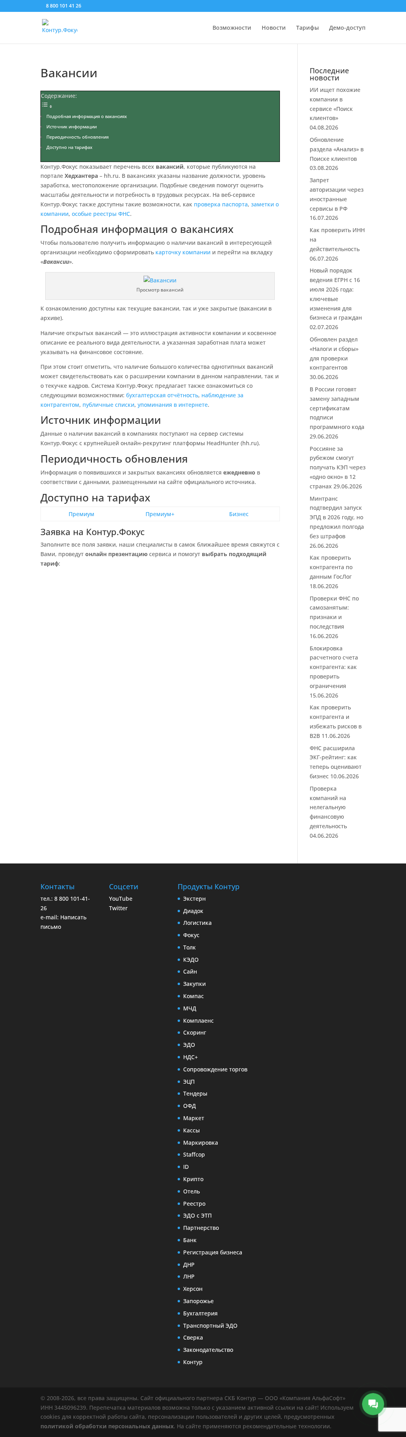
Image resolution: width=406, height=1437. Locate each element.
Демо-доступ (347, 28)
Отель (191, 1191)
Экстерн (194, 898)
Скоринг (194, 1032)
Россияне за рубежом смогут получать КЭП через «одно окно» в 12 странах (338, 467)
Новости (274, 28)
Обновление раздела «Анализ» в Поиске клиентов (337, 149)
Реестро (194, 1203)
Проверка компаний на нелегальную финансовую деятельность (328, 807)
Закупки (194, 983)
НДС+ (190, 1057)
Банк (190, 1240)
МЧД (189, 1008)
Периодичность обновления (77, 137)
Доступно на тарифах (69, 147)
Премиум (81, 514)
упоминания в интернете (173, 404)
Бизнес (239, 514)
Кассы (191, 1130)
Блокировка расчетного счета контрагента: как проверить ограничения (334, 667)
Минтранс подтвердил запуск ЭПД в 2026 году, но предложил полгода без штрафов (337, 517)
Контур (193, 1362)
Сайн (190, 971)
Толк (189, 947)
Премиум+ (160, 514)
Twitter (118, 908)
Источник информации (71, 127)
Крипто (193, 1179)
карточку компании (183, 252)
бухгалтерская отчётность (162, 395)
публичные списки (108, 404)
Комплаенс (198, 1020)
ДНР (189, 1264)
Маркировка (200, 1142)
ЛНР (189, 1276)
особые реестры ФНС (101, 213)
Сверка (193, 1337)
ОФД (189, 1105)
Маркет (193, 1118)
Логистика (197, 922)
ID (186, 1166)
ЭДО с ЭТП (197, 1215)
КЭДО (191, 959)
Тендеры (195, 1093)
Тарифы (307, 28)
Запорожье (198, 1301)
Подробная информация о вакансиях (86, 116)
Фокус (191, 935)
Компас (193, 996)
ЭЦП (189, 1081)
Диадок (193, 911)
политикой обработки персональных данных (107, 1426)
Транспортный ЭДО (210, 1325)
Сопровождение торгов (215, 1069)
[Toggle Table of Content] (47, 106)
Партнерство (201, 1227)
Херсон (193, 1288)
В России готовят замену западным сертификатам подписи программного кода (337, 408)
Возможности (232, 28)
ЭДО (189, 1044)
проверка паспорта (221, 204)
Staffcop (194, 1154)
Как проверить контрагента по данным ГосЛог (331, 567)
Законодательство (208, 1349)
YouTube (120, 898)
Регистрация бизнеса (212, 1252)
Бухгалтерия (200, 1313)
